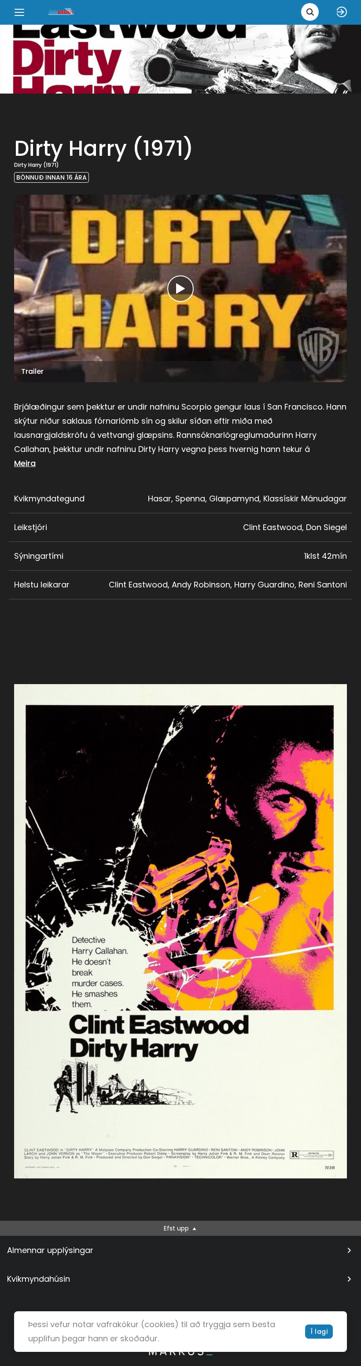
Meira (25, 463)
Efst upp (177, 1228)
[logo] (62, 12)
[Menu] (19, 12)
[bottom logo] (180, 1353)
